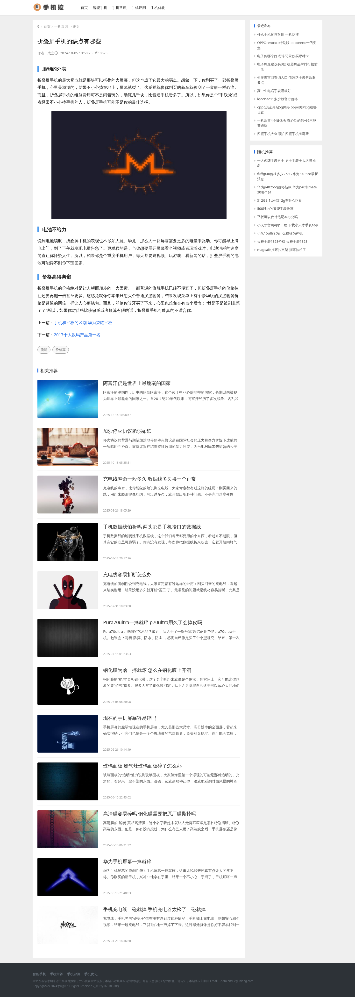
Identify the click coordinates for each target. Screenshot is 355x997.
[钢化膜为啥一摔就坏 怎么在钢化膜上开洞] (67, 686)
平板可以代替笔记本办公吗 (277, 216)
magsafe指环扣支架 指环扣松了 (281, 249)
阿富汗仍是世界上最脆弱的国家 (137, 383)
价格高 (61, 349)
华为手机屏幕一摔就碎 (127, 861)
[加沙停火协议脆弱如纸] (67, 447)
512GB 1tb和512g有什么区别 (279, 200)
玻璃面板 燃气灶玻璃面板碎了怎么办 (142, 765)
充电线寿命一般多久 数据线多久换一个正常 (149, 479)
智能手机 (100, 7)
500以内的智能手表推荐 (275, 208)
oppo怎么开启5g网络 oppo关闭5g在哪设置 (287, 109)
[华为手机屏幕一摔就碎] (67, 877)
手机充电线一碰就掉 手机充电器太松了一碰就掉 (154, 909)
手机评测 (138, 7)
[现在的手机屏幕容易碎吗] (67, 734)
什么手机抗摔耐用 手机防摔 (278, 34)
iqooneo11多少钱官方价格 (277, 99)
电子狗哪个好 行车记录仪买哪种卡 (283, 56)
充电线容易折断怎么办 (127, 574)
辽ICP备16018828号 (106, 986)
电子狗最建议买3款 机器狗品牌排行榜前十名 (287, 66)
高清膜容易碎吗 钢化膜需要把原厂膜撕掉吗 (149, 813)
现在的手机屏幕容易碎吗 (129, 718)
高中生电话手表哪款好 (274, 90)
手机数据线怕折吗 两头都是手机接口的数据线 (152, 526)
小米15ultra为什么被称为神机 (280, 233)
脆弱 (44, 349)
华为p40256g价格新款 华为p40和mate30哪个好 (287, 189)
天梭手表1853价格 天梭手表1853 (282, 241)
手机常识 (119, 7)
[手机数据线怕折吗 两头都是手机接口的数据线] (67, 542)
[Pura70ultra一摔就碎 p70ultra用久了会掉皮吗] (67, 638)
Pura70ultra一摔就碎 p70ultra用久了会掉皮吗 (152, 622)
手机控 (61, 986)
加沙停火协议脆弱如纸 (127, 431)
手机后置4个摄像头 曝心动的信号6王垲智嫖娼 (286, 123)
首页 (84, 7)
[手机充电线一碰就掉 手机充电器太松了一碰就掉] (67, 925)
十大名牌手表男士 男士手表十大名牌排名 (286, 163)
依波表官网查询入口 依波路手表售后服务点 (286, 80)
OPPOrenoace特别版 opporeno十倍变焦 (286, 45)
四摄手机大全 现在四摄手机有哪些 (283, 133)
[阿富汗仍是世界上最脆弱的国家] (67, 399)
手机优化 (158, 7)
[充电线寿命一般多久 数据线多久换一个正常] (67, 494)
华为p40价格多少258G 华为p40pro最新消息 (287, 176)
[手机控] (51, 9)
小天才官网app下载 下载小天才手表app (287, 225)
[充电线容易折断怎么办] (67, 590)
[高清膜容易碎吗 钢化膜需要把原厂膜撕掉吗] (67, 829)
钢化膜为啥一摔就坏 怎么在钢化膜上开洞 (147, 670)
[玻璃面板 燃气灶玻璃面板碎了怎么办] (67, 781)
